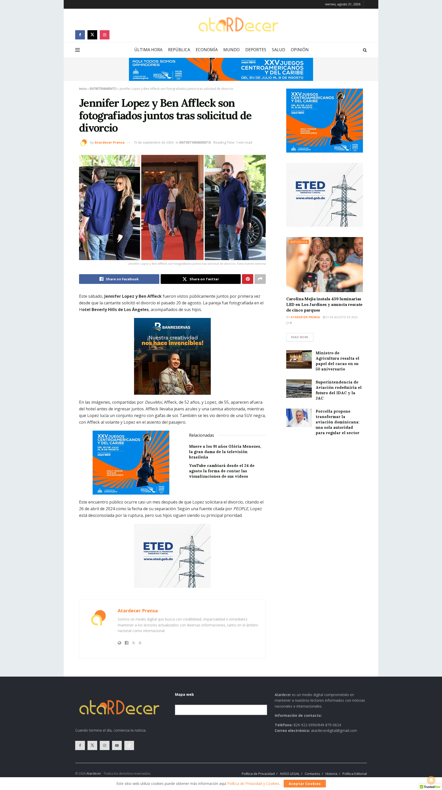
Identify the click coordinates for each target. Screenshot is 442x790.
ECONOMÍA (207, 49)
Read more (302, 336)
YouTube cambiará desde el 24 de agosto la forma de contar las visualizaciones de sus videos (222, 471)
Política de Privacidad (258, 773)
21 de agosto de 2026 (341, 317)
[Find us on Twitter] (92, 34)
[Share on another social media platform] (260, 279)
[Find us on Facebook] (80, 34)
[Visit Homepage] (238, 24)
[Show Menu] (77, 50)
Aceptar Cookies (305, 783)
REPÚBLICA (179, 49)
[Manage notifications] (431, 780)
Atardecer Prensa (110, 142)
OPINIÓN (300, 49)
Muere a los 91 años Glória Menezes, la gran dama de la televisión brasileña (225, 452)
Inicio (83, 89)
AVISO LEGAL (290, 773)
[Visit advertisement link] (221, 69)
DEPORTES (255, 49)
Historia (331, 773)
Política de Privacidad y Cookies (253, 783)
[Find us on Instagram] (104, 34)
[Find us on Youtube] (117, 745)
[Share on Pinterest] (247, 279)
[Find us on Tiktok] (129, 745)
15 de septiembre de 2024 (153, 142)
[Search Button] (365, 50)
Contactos (312, 773)
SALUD (278, 49)
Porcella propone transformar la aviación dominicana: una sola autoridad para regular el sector (337, 422)
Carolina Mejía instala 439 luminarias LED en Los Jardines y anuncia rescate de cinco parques (324, 304)
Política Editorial (354, 773)
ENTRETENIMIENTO (103, 89)
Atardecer (283, 694)
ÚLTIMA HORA (148, 49)
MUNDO (231, 49)
